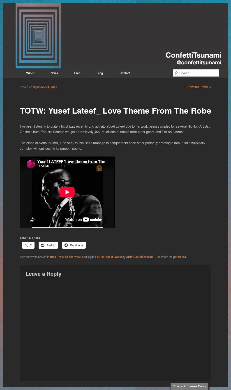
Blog (100, 73)
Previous (191, 87)
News (54, 73)
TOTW (100, 257)
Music (30, 73)
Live (77, 73)
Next (206, 87)
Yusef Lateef (114, 257)
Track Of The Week (69, 257)
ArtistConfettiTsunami (140, 257)
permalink (179, 257)
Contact (125, 73)
